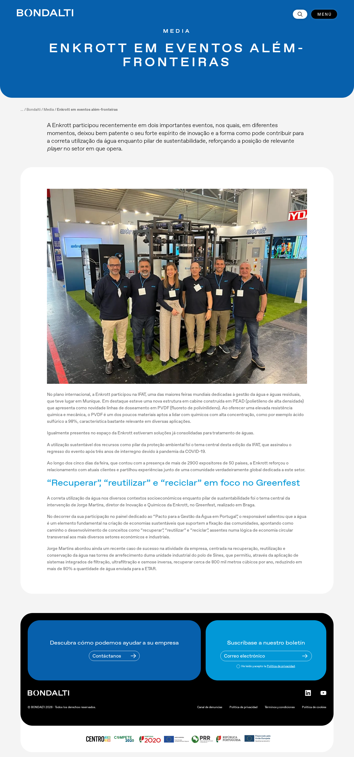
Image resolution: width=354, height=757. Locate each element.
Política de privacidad (281, 666)
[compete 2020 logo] (124, 739)
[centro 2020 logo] (98, 739)
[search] (300, 14)
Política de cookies (314, 707)
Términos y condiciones (280, 707)
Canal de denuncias (209, 707)
